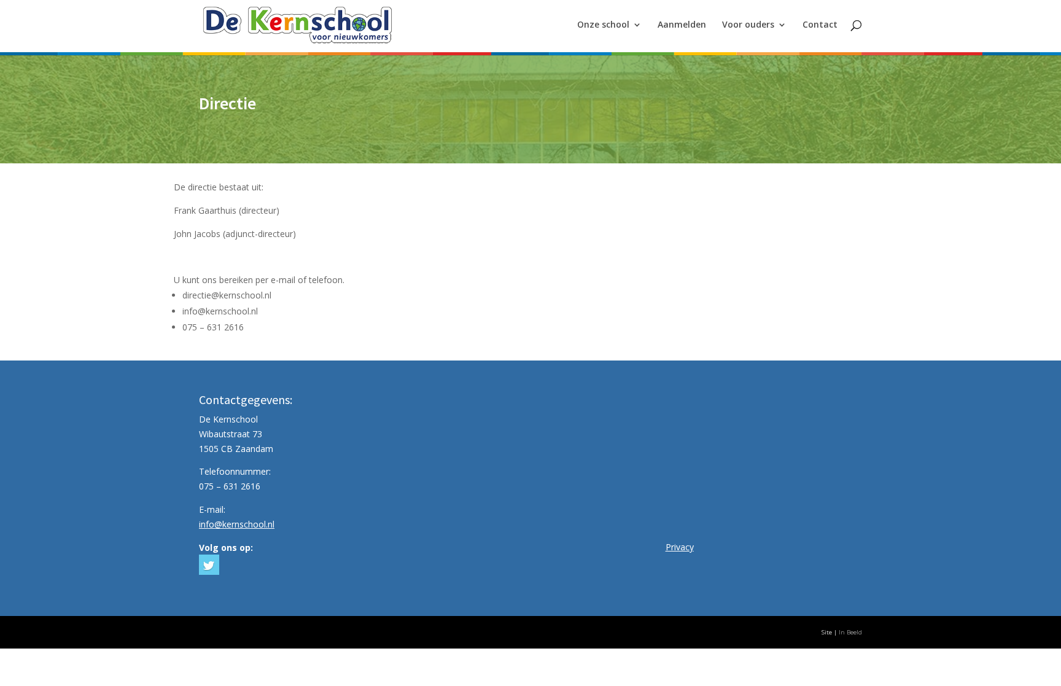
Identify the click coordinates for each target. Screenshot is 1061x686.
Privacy (680, 547)
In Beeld (850, 632)
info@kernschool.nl (236, 524)
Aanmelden (682, 25)
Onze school (603, 25)
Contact (820, 25)
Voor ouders (748, 25)
